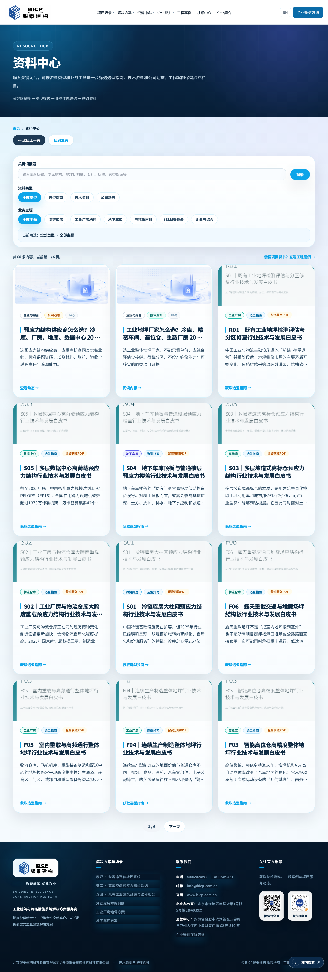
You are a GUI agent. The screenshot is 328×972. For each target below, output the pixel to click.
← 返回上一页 (29, 140)
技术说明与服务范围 (134, 962)
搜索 (300, 174)
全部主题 (30, 219)
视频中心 (205, 12)
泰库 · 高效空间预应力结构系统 (122, 885)
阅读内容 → (132, 387)
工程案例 (185, 12)
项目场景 (105, 12)
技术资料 (82, 197)
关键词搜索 (27, 163)
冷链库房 (56, 219)
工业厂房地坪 (85, 219)
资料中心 (145, 12)
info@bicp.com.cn (202, 885)
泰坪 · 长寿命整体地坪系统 (118, 876)
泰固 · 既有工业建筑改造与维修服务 (125, 894)
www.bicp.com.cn (202, 894)
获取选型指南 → (238, 387)
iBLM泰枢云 (174, 219)
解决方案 (125, 12)
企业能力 (165, 12)
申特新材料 (143, 219)
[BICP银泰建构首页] (28, 12)
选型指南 (56, 197)
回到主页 (61, 140)
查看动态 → (29, 387)
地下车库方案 (107, 920)
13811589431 (222, 876)
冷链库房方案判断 (110, 903)
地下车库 (115, 219)
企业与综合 (204, 219)
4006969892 (197, 876)
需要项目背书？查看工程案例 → (289, 256)
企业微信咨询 (308, 12)
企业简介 (225, 12)
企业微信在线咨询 (190, 934)
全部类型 (30, 197)
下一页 (174, 826)
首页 (16, 128)
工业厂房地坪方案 (110, 911)
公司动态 (108, 197)
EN (285, 12)
